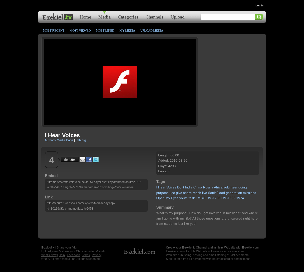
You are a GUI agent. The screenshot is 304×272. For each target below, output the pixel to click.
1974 (240, 198)
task (192, 198)
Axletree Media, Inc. (63, 259)
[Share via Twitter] (96, 161)
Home (85, 16)
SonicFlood (216, 193)
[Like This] (70, 161)
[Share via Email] (82, 161)
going (242, 187)
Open (160, 198)
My (168, 198)
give (179, 193)
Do (179, 187)
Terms (86, 255)
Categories (128, 16)
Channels (154, 16)
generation (234, 193)
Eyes (174, 198)
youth (183, 198)
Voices (171, 187)
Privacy (96, 255)
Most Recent (53, 30)
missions (249, 193)
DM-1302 (228, 198)
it (183, 187)
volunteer (230, 187)
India (188, 187)
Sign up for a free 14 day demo (186, 259)
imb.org (81, 140)
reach (197, 193)
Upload (178, 16)
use (172, 193)
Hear (162, 187)
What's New (49, 255)
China (197, 187)
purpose (162, 193)
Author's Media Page (59, 140)
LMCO (200, 198)
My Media (127, 30)
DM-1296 (213, 198)
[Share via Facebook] (89, 161)
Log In (260, 5)
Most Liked (105, 30)
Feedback (73, 255)
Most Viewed (80, 30)
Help (62, 255)
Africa (218, 187)
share (187, 193)
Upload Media (151, 30)
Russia (208, 187)
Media (104, 16)
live (204, 193)
